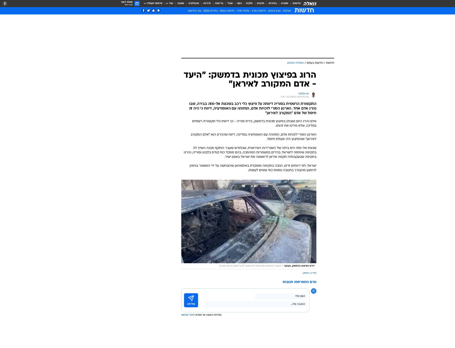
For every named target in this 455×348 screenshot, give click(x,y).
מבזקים (287, 11)
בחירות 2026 (211, 11)
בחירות (273, 3)
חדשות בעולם (227, 11)
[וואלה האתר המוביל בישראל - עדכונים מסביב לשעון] (310, 3)
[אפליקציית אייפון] (153, 10)
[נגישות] (5, 3)
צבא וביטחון (274, 11)
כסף (239, 3)
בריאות (219, 3)
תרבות (260, 3)
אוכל (230, 3)
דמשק (306, 273)
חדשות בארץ (259, 11)
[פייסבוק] (143, 10)
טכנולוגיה (193, 3)
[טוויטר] (148, 10)
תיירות (207, 3)
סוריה (313, 273)
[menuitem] (294, 4)
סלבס (249, 3)
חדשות (297, 3)
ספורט (284, 3)
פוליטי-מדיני (243, 11)
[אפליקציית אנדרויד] (158, 10)
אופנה (180, 3)
